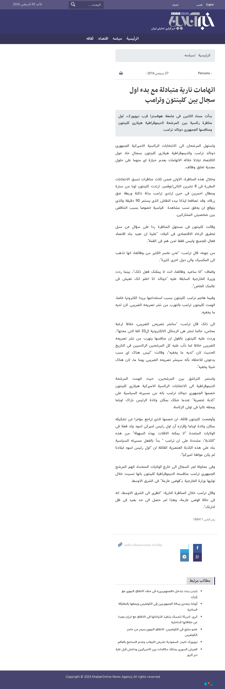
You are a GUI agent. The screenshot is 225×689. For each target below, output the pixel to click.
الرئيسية (133, 39)
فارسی (199, 5)
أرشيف (175, 5)
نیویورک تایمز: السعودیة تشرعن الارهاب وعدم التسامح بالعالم (157, 642)
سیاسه (117, 39)
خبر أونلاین (183, 21)
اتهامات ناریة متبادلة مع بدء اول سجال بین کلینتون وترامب (172, 95)
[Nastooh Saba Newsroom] (207, 683)
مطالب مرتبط (200, 580)
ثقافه (89, 39)
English (210, 5)
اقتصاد (103, 39)
